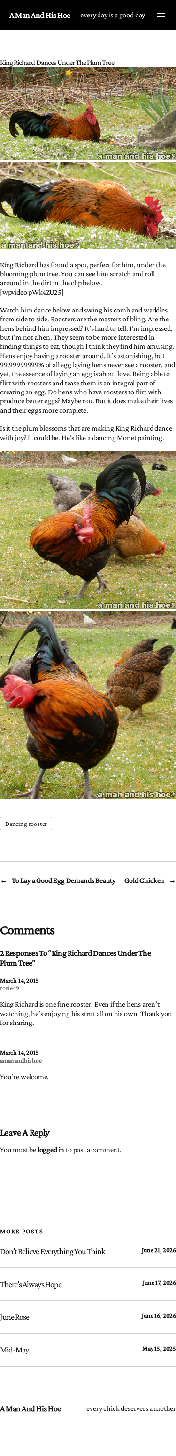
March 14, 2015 (19, 980)
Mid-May (14, 1349)
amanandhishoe (21, 1060)
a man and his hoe (39, 15)
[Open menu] (161, 15)
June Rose (14, 1316)
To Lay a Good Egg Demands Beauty (63, 880)
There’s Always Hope (30, 1284)
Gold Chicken (144, 880)
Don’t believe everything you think (52, 1251)
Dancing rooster (26, 823)
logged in (51, 1149)
